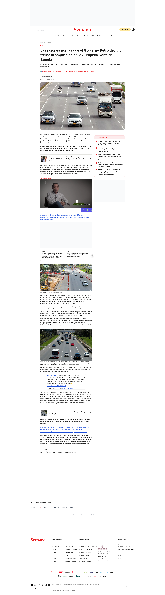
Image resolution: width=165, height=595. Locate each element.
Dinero (54, 549)
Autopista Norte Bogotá (71, 452)
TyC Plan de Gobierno (85, 561)
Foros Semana (69, 546)
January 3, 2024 (67, 388)
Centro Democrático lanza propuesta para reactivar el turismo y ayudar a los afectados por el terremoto (77, 255)
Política (49, 42)
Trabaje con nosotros (124, 552)
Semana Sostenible (70, 561)
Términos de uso (83, 543)
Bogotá (60, 452)
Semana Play (56, 543)
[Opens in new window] (35, 585)
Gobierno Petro (51, 452)
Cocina (67, 555)
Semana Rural (69, 552)
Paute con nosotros (123, 555)
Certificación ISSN (84, 558)
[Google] (32, 585)
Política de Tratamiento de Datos (88, 546)
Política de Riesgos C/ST (85, 552)
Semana (42, 42)
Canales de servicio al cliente (126, 549)
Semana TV (55, 546)
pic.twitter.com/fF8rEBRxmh (56, 386)
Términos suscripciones (85, 549)
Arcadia (54, 552)
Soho (53, 555)
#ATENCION (51, 375)
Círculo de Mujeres (70, 558)
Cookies (120, 559)
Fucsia (54, 558)
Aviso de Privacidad (37, 589)
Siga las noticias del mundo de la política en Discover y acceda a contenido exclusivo (68, 71)
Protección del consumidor (105, 543)
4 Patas (54, 561)
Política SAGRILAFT (84, 555)
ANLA (42, 452)
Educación (68, 543)
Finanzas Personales (71, 549)
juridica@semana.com (104, 553)
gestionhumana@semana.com (106, 560)
